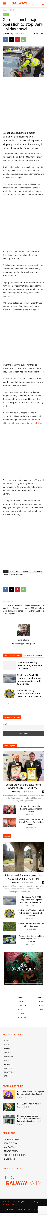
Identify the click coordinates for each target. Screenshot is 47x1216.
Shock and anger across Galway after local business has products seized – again (29, 1118)
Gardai (6, 574)
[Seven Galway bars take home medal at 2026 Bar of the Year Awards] (23, 766)
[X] (11, 39)
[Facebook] (5, 39)
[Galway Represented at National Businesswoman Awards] (9, 809)
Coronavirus (37, 571)
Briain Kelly (9, 34)
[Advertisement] (23, 104)
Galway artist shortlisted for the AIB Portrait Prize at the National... (31, 822)
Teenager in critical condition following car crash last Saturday (31, 938)
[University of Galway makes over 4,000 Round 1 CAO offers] (9, 665)
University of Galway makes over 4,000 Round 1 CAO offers (30, 665)
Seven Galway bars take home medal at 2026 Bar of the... (23, 786)
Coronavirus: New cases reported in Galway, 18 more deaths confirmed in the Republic (13, 609)
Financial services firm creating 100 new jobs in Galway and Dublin (34, 608)
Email (5, 724)
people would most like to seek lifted (26, 423)
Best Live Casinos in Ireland (29, 1104)
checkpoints (26, 571)
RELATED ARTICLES (12, 656)
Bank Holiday (14, 571)
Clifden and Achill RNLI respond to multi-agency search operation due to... (31, 899)
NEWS (12, 10)
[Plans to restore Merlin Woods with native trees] (9, 926)
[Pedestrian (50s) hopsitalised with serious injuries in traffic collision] (9, 693)
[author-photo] (23, 636)
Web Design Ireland (10, 1204)
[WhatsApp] (23, 39)
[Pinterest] (17, 39)
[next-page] (8, 703)
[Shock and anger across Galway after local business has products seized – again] (9, 1119)
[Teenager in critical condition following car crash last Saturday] (9, 939)
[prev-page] (4, 703)
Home (5, 10)
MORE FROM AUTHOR (33, 656)
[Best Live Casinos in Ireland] (9, 1107)
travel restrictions (17, 574)
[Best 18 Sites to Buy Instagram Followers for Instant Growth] (9, 1094)
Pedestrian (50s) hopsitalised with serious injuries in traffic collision (29, 693)
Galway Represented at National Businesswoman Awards (31, 809)
